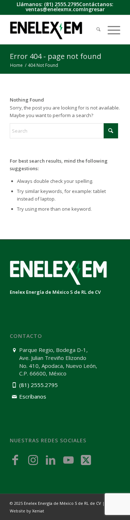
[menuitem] (94, 30)
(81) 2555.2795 (61, 4)
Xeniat (38, 510)
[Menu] (110, 30)
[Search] (94, 30)
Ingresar (94, 9)
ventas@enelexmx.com (55, 9)
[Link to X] (86, 459)
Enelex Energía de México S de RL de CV (62, 503)
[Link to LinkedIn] (50, 459)
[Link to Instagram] (32, 459)
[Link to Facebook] (15, 459)
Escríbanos (32, 396)
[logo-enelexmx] (54, 29)
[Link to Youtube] (68, 459)
